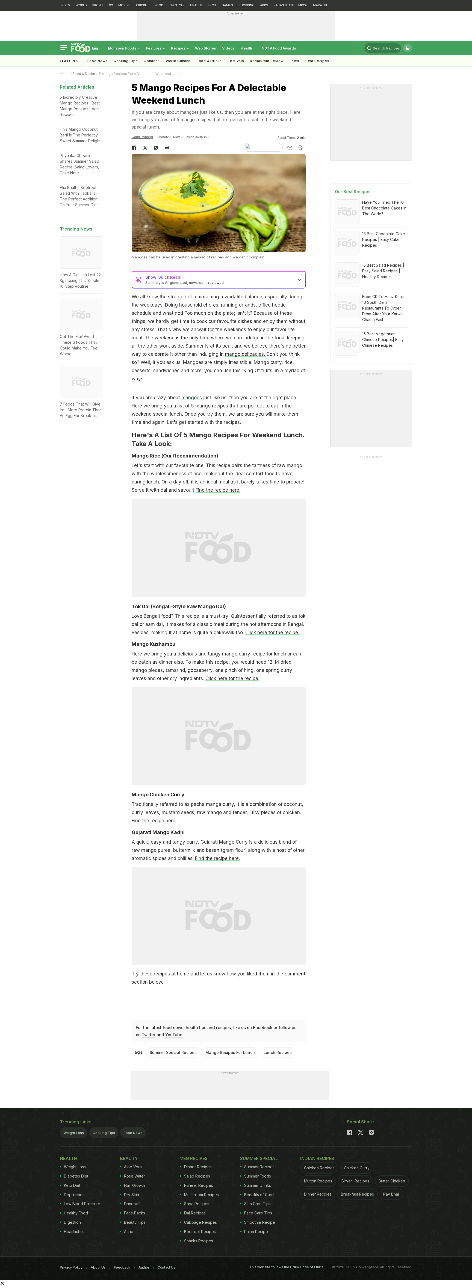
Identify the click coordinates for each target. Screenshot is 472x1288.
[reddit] (167, 147)
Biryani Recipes (355, 1181)
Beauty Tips (135, 1222)
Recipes (178, 48)
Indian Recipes (317, 1158)
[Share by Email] (289, 147)
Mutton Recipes (318, 1181)
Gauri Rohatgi (142, 137)
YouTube (173, 1034)
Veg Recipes (194, 1158)
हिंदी (111, 5)
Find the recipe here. (218, 490)
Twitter (148, 1034)
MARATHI (320, 5)
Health (247, 48)
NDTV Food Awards (279, 48)
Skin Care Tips (257, 1203)
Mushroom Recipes (201, 1194)
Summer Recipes (259, 1166)
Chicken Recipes (319, 1167)
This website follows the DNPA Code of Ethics (286, 1267)
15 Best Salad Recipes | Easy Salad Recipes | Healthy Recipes (383, 271)
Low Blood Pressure (82, 1203)
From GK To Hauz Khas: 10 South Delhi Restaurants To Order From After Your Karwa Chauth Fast (383, 308)
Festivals (236, 61)
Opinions (152, 61)
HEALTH (196, 5)
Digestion (72, 1222)
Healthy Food (76, 1213)
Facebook (262, 1027)
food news (173, 1027)
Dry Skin (131, 1194)
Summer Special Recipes (173, 1052)
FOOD (159, 5)
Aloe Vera (133, 1166)
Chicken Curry (357, 1167)
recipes (223, 1027)
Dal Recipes (195, 1213)
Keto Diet (72, 1185)
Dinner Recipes (198, 1166)
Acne (128, 1231)
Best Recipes (317, 61)
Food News (97, 61)
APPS (264, 5)
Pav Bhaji (391, 1194)
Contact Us (166, 1267)
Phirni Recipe (256, 1231)
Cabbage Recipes (200, 1222)
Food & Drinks (209, 61)
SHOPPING (246, 5)
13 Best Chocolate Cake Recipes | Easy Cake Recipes (383, 239)
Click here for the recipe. (272, 632)
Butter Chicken (392, 1181)
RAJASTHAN (283, 5)
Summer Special (259, 1158)
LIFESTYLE (177, 5)
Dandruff (132, 1203)
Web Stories (205, 48)
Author (143, 1267)
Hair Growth (134, 1185)
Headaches (74, 1231)
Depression (74, 1194)
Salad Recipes (197, 1176)
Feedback (122, 1267)
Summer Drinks (257, 1185)
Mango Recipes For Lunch (230, 1052)
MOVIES (124, 5)
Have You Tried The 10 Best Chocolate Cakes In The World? (384, 208)
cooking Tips (126, 61)
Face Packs (134, 1213)
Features (154, 48)
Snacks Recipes (198, 1241)
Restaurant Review (267, 61)
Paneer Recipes (198, 1185)
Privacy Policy (71, 1267)
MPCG (303, 5)
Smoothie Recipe (259, 1222)
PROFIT (97, 5)
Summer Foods (257, 1176)
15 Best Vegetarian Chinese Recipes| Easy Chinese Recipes (383, 339)
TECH (212, 5)
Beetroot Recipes (200, 1231)
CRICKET (142, 5)
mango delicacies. (245, 354)
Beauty (129, 1158)
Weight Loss (73, 1132)
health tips (196, 1027)
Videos (228, 48)
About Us (98, 1267)
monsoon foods (122, 48)
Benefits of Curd (259, 1194)
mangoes (191, 397)
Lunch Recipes (278, 1052)
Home (65, 74)
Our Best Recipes (353, 191)
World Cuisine (178, 61)
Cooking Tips (104, 1132)
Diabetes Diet (76, 1176)
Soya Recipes (196, 1203)
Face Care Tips (258, 1213)
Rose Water (134, 1176)
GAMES (227, 5)
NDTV (65, 5)
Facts (294, 61)
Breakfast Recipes (357, 1194)
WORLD (81, 5)
